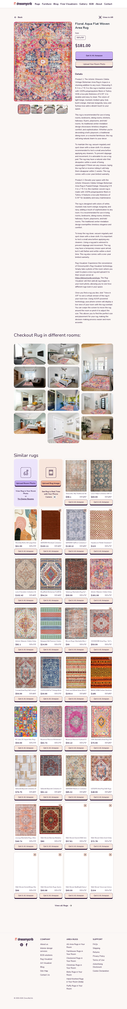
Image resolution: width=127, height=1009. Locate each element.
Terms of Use (98, 960)
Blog (42, 967)
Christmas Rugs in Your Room (74, 966)
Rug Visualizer (46, 959)
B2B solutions (46, 955)
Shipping (96, 948)
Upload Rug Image (51, 483)
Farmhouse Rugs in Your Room (74, 952)
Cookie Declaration (101, 971)
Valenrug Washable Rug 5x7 (80, 592)
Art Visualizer (46, 963)
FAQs (95, 944)
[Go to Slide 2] (37, 109)
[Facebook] (26, 944)
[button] (43, 62)
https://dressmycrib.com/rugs (87, 278)
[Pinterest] (21, 944)
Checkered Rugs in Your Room (74, 959)
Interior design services (46, 950)
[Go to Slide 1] (24, 109)
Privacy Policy (99, 956)
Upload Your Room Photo (94, 64)
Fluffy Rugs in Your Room (74, 987)
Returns (96, 952)
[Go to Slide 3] (49, 109)
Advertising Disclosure (98, 965)
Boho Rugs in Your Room (74, 973)
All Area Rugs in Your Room (75, 946)
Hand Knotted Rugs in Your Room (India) (75, 980)
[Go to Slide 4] (62, 109)
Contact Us (45, 975)
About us (44, 944)
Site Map (44, 971)
